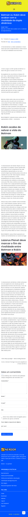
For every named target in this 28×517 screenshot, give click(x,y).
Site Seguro (4, 483)
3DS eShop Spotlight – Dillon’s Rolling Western (14, 358)
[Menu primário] (14, 9)
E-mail (3, 403)
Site (2, 410)
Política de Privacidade (7, 475)
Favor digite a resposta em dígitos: (11, 422)
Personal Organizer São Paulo (9, 485)
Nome (3, 396)
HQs (9, 42)
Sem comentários (16, 42)
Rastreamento (5, 473)
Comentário (5, 381)
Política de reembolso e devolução (10, 478)
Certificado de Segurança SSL (9, 480)
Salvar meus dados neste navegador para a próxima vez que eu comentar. (14, 417)
